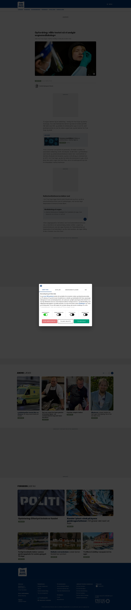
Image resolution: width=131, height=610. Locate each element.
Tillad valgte (65, 321)
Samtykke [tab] (45, 289)
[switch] (59, 314)
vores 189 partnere (48, 296)
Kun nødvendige (49, 321)
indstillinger (81, 303)
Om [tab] (86, 289)
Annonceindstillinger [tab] (71, 289)
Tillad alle (81, 321)
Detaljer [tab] (58, 289)
